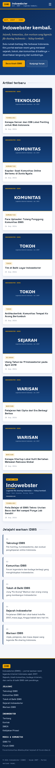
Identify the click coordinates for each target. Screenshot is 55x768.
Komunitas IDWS (10, 695)
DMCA (5, 726)
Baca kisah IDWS (14, 63)
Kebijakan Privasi (11, 730)
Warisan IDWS (9, 707)
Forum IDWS (8, 745)
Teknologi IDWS (10, 691)
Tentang (7, 718)
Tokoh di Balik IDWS (12, 699)
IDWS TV (7, 741)
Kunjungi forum (37, 63)
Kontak (6, 722)
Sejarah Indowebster (13, 703)
